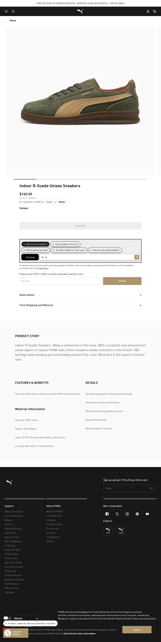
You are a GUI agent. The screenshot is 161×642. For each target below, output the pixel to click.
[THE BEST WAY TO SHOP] (108, 531)
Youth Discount (12, 583)
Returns (9, 524)
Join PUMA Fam (54, 515)
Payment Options (13, 528)
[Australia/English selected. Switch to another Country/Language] (22, 618)
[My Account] (148, 11)
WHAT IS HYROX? (54, 511)
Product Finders (13, 549)
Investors (50, 532)
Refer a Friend (11, 588)
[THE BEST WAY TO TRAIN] (121, 531)
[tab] (25, 179)
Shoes (13, 20)
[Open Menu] (7, 11)
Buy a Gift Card (12, 537)
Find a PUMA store (14, 515)
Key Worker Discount (15, 579)
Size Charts (10, 532)
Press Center (52, 528)
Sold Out (80, 225)
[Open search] (13, 11)
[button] (7, 11)
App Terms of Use (13, 562)
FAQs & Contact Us (14, 511)
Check (122, 281)
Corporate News (54, 524)
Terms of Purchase (14, 566)
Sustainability (53, 537)
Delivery (8, 520)
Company (50, 520)
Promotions (10, 571)
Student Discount (13, 575)
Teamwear (10, 592)
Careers (50, 541)
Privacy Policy (42, 268)
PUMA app (10, 545)
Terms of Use (11, 558)
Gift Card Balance (13, 541)
